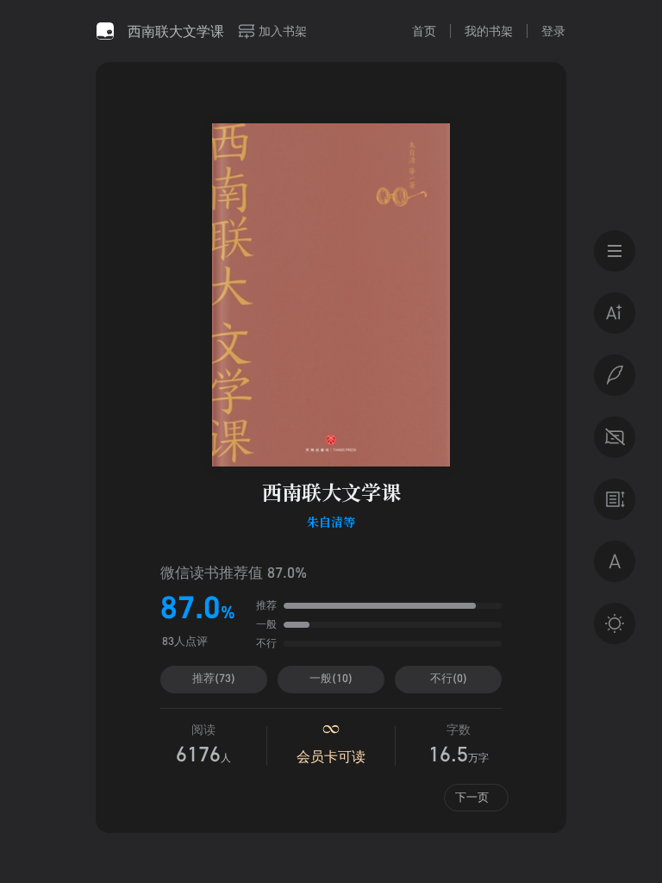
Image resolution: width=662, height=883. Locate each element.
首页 (424, 30)
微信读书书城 (105, 31)
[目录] (614, 251)
